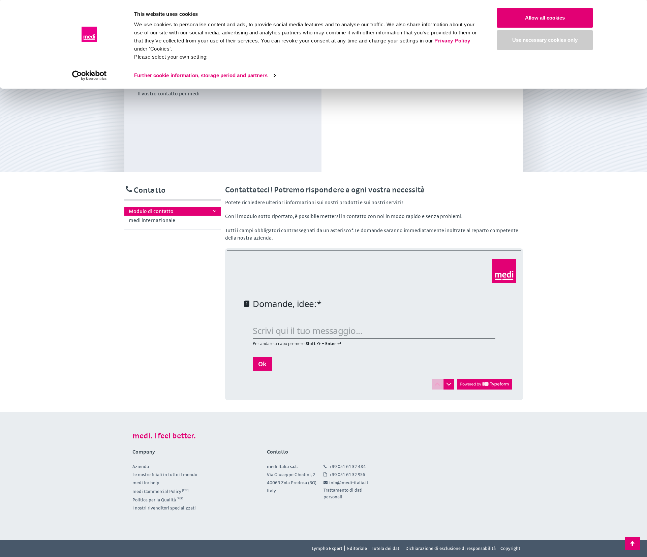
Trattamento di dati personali (343, 493)
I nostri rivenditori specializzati (164, 507)
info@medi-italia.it (348, 482)
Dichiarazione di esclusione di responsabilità (450, 548)
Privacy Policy (452, 40)
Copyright (510, 548)
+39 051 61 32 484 (347, 466)
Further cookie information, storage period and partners (201, 75)
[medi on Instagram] (149, 548)
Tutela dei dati (386, 548)
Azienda (140, 466)
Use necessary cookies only (545, 40)
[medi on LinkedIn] (164, 548)
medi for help (145, 482)
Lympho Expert (327, 548)
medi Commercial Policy (156, 491)
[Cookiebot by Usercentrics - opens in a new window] (89, 75)
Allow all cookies (545, 18)
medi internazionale (152, 220)
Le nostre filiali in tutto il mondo (164, 474)
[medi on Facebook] (134, 548)
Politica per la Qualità (154, 499)
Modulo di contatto (151, 211)
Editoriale (357, 548)
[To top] (632, 543)
